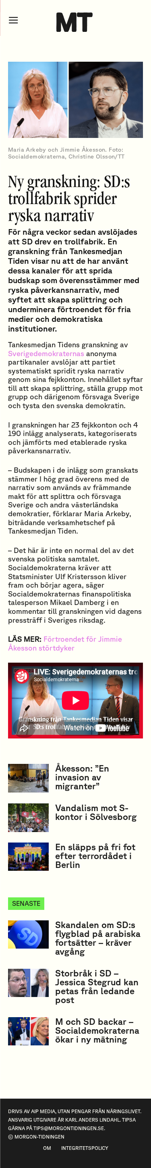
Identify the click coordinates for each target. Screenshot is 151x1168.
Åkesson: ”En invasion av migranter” (82, 777)
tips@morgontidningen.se (68, 1128)
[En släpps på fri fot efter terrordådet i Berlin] (28, 857)
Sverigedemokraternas (46, 353)
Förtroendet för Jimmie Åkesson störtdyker (65, 643)
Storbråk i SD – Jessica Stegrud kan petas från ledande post (97, 986)
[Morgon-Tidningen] (75, 22)
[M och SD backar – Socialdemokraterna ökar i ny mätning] (28, 1031)
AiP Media (43, 1111)
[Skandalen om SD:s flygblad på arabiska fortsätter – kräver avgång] (28, 934)
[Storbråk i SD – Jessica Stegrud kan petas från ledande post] (28, 983)
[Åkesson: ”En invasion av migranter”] (28, 778)
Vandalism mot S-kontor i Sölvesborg (96, 812)
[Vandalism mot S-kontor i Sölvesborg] (28, 817)
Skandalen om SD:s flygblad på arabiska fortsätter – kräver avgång (98, 938)
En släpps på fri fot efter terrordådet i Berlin (95, 856)
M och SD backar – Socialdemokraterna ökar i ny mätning (97, 1030)
